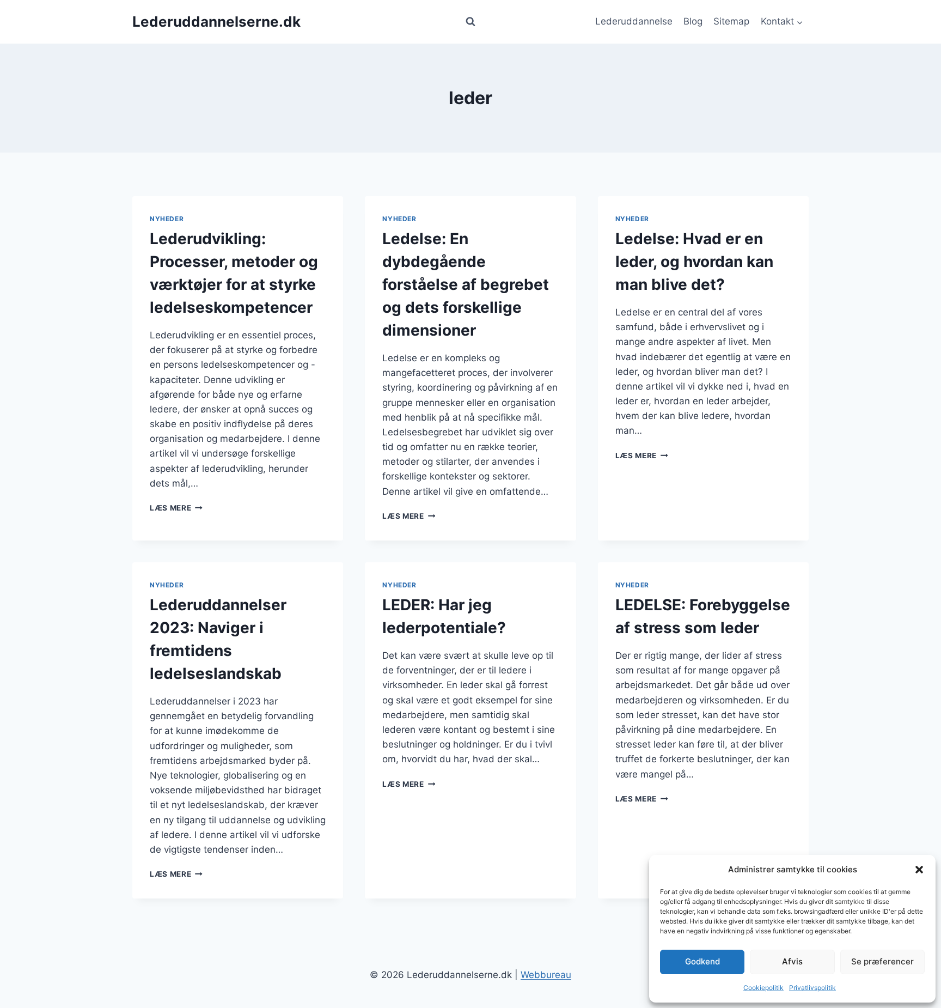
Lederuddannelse (634, 21)
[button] (919, 869)
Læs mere (176, 507)
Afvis (792, 961)
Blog (692, 21)
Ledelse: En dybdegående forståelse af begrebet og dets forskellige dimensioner (465, 284)
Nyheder (167, 219)
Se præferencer (882, 961)
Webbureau (546, 974)
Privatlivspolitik (812, 987)
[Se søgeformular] (470, 22)
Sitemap (731, 21)
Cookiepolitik (763, 987)
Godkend (702, 961)
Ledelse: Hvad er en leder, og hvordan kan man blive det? (694, 261)
